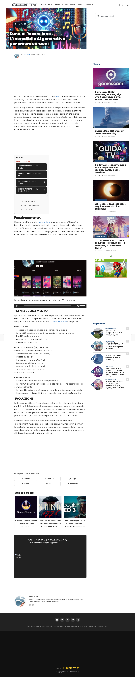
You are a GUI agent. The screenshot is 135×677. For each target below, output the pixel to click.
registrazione (44, 222)
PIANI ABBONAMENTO (31, 205)
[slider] (82, 306)
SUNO (57, 96)
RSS (106, 626)
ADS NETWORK (47, 626)
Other (80, 5)
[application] (50, 306)
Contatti (83, 626)
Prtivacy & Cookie (34, 626)
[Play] (17, 306)
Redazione (75, 626)
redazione (26, 54)
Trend (72, 5)
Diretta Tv (90, 5)
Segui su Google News (62, 626)
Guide (57, 5)
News (50, 5)
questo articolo (59, 321)
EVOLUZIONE (27, 209)
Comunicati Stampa (96, 626)
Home (43, 5)
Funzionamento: (29, 201)
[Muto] (78, 306)
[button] (44, 196)
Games (65, 5)
